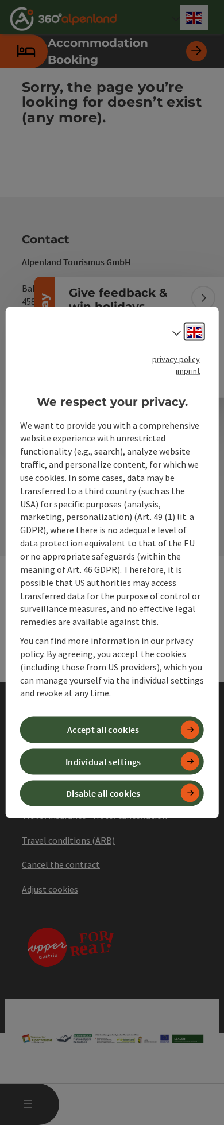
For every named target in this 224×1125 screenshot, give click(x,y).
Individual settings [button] (103, 761)
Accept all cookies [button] (103, 729)
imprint (188, 371)
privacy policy (176, 359)
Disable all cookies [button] (103, 792)
